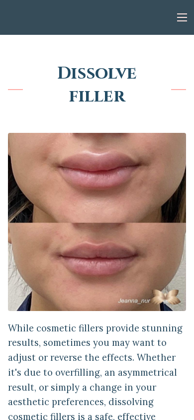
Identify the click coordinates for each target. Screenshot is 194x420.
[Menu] (182, 17)
